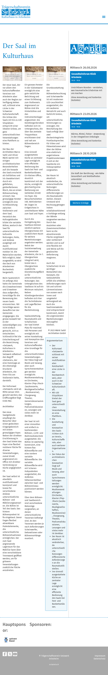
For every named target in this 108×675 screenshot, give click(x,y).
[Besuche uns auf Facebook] (5, 654)
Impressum (100, 656)
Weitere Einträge (81, 203)
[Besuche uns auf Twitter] (10, 654)
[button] (88, 89)
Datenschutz (99, 658)
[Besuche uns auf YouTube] (15, 654)
